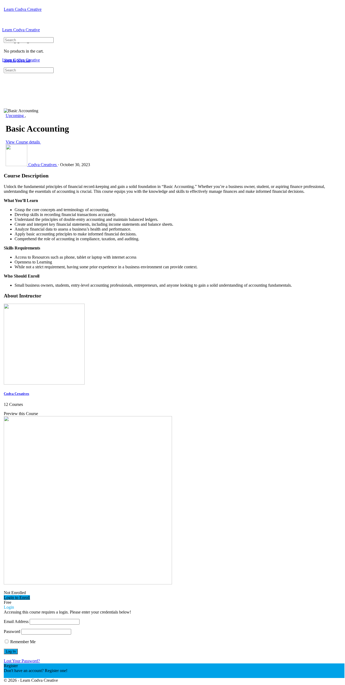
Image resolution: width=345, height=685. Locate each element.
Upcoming (15, 115)
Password (12, 631)
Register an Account (21, 675)
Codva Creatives (16, 394)
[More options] (7, 14)
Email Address (16, 621)
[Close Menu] (5, 65)
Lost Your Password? (22, 661)
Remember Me (22, 641)
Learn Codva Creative (23, 9)
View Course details (23, 142)
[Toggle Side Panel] (7, 4)
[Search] (5, 34)
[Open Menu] (5, 25)
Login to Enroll (17, 597)
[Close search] (7, 90)
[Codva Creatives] (44, 383)
